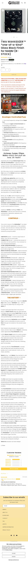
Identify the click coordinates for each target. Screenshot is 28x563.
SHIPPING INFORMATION (8, 527)
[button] (2, 2)
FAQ (4, 521)
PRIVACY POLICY (6, 530)
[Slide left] (11, 37)
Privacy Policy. (8, 550)
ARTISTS (4, 524)
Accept (13, 553)
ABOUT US (5, 512)
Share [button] (3, 445)
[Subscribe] (23, 505)
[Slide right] (16, 37)
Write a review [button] (14, 469)
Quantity (3, 67)
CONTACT (5, 518)
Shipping (2, 61)
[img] (4, 477)
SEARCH (4, 509)
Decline (13, 556)
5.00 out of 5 (17, 455)
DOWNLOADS (6, 515)
